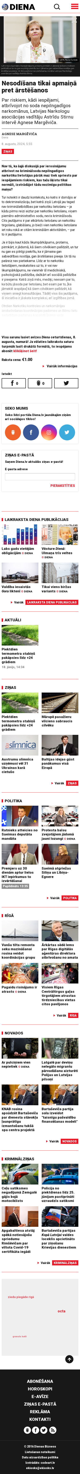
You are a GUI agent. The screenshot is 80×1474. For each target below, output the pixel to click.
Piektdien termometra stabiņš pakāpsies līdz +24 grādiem (18, 655)
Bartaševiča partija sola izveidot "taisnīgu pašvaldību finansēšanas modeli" (60, 1115)
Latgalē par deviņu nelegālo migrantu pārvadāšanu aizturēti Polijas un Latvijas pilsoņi (60, 1070)
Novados (14, 1033)
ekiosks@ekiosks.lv (40, 1468)
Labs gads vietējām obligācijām (18, 551)
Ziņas (7, 151)
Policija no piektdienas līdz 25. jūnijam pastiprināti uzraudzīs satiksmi (58, 1194)
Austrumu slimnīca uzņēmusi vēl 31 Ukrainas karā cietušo (17, 765)
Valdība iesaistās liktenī (17, 589)
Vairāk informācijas (62, 366)
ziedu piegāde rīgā (21, 1297)
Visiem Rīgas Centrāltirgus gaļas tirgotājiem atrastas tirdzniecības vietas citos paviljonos (59, 995)
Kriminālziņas (19, 1159)
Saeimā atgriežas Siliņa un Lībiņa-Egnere (56, 872)
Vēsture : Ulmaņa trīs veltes (57, 553)
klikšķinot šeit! (25, 351)
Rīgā (9, 915)
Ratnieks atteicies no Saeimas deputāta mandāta (20, 834)
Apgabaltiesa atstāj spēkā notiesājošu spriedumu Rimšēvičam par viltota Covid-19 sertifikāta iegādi (18, 1241)
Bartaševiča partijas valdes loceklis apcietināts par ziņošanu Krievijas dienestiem (59, 1238)
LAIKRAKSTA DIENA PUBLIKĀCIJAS (37, 519)
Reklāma (40, 1411)
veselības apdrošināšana (36, 1322)
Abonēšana (40, 1381)
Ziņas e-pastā (40, 1404)
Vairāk (19, 602)
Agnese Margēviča (19, 134)
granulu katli (19, 1336)
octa (61, 1311)
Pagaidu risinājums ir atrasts (19, 989)
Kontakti (40, 1419)
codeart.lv (48, 1462)
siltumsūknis (54, 1341)
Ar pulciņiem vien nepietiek (16, 1064)
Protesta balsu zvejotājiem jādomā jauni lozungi (58, 834)
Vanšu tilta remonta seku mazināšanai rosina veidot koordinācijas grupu (18, 951)
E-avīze (40, 1396)
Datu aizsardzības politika (40, 1457)
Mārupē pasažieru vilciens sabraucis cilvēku (57, 721)
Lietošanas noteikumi (40, 1452)
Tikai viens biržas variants (56, 589)
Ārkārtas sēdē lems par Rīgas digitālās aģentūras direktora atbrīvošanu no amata (60, 951)
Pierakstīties (62, 486)
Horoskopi (40, 1389)
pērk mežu (38, 1300)
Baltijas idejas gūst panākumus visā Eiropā (58, 763)
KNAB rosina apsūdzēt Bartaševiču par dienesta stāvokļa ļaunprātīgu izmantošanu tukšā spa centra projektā (20, 1119)
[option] (40, 46)
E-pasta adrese (16, 469)
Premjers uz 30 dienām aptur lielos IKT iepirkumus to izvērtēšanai (18, 874)
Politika (13, 800)
